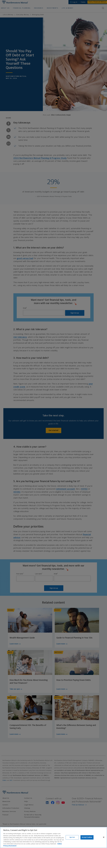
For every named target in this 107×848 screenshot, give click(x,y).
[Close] (103, 837)
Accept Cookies (87, 837)
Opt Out (72, 837)
